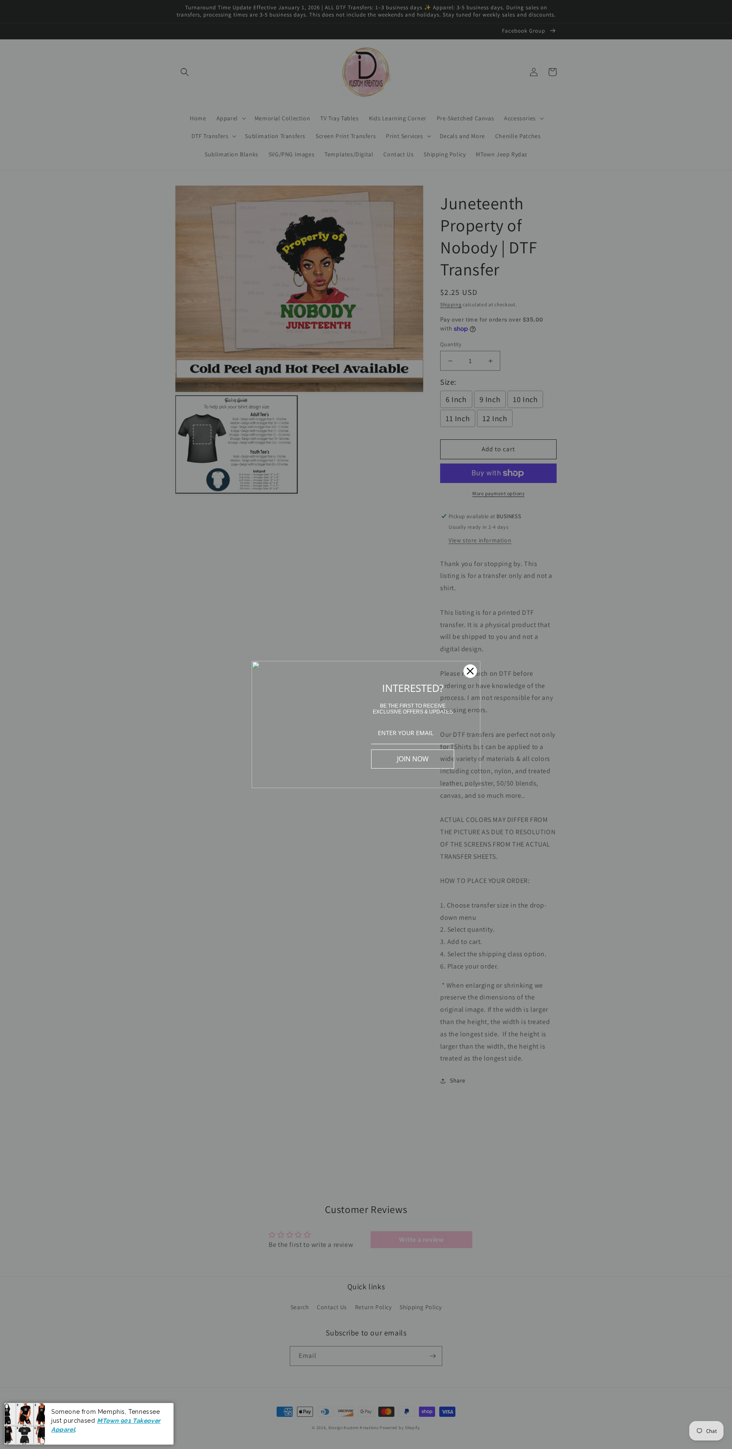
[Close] (470, 671)
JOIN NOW (413, 758)
